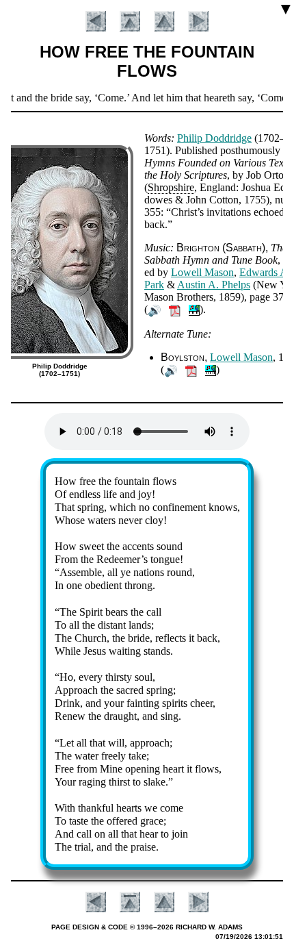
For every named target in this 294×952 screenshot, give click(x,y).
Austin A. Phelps (213, 284)
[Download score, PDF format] (175, 309)
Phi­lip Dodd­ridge (214, 138)
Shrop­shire (171, 187)
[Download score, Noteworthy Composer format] (194, 309)
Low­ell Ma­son (202, 272)
